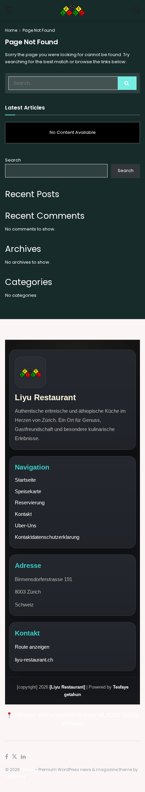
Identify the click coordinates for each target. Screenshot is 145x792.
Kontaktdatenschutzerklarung (47, 537)
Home (11, 30)
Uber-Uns (25, 525)
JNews (27, 769)
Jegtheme (15, 776)
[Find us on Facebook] (6, 757)
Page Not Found (39, 30)
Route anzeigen (32, 647)
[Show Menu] (8, 10)
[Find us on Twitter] (14, 757)
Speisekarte (28, 491)
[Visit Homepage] (72, 10)
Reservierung (30, 502)
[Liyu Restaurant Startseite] (30, 372)
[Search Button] (136, 10)
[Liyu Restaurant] (67, 687)
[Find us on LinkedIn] (23, 757)
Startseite (25, 480)
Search (13, 160)
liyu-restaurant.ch (34, 660)
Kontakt (23, 514)
